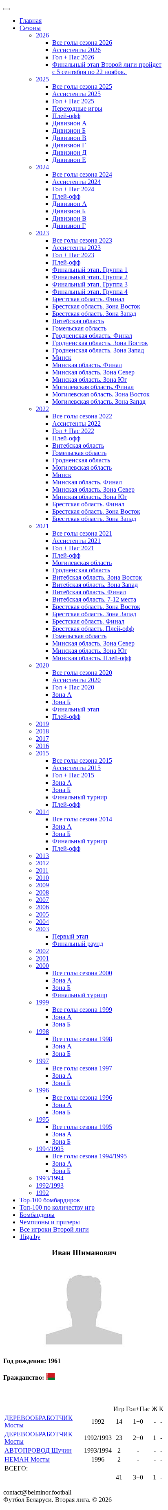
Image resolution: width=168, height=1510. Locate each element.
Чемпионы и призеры (50, 1222)
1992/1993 (50, 1185)
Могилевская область (82, 467)
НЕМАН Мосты (27, 1459)
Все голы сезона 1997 (82, 1068)
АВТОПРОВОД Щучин (38, 1450)
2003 (42, 929)
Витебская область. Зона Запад (95, 584)
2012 (42, 863)
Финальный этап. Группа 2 (90, 277)
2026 (42, 35)
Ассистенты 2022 (76, 423)
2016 (42, 745)
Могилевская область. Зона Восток (101, 394)
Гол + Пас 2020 (73, 687)
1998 (42, 1031)
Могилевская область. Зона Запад (99, 401)
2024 (42, 167)
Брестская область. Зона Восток (96, 306)
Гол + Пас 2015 (73, 775)
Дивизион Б (69, 130)
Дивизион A (69, 123)
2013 (42, 855)
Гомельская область (79, 328)
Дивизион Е (69, 159)
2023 (42, 233)
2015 (42, 753)
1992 (42, 1192)
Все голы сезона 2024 (82, 174)
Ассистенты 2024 (76, 181)
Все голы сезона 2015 (82, 760)
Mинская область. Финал (87, 482)
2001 (42, 958)
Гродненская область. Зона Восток (100, 342)
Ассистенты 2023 (76, 247)
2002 (42, 951)
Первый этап (70, 936)
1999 (42, 1002)
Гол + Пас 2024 (73, 189)
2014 (42, 811)
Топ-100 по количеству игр (57, 1207)
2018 (42, 731)
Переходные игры (77, 108)
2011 (42, 870)
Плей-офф (66, 115)
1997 (42, 1060)
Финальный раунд (77, 943)
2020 (42, 665)
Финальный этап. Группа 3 (90, 284)
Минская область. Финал (87, 364)
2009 (42, 885)
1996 (42, 1090)
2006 (42, 907)
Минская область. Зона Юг (89, 379)
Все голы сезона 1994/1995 (89, 1156)
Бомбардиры (37, 1214)
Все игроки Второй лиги (54, 1229)
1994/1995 (50, 1148)
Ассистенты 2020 (76, 679)
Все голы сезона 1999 (82, 1009)
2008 (42, 892)
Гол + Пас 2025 (73, 101)
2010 (42, 877)
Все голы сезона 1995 (82, 1126)
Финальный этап (75, 709)
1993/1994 (50, 1178)
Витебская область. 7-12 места (94, 599)
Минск (61, 357)
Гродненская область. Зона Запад (98, 350)
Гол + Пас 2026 (73, 57)
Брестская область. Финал (88, 298)
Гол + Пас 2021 (73, 548)
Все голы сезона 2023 (82, 240)
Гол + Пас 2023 (73, 255)
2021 (42, 526)
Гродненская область (81, 460)
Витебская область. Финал (89, 592)
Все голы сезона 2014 (82, 819)
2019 (42, 723)
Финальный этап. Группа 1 (90, 269)
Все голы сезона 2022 (82, 416)
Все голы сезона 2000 (82, 972)
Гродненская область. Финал (92, 335)
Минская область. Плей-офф (91, 657)
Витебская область (78, 320)
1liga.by (30, 1236)
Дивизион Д (69, 152)
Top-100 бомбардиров (50, 1200)
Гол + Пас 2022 (73, 430)
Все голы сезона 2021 (82, 533)
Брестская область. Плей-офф (93, 628)
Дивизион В (69, 137)
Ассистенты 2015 (76, 767)
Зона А (62, 694)
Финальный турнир (79, 797)
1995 (42, 1119)
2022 (42, 408)
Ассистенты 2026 (76, 49)
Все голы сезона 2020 (82, 672)
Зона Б (61, 701)
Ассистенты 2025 (76, 93)
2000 (42, 965)
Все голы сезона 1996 (82, 1097)
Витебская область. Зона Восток (97, 577)
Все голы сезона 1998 (82, 1038)
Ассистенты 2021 (76, 540)
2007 (42, 899)
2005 (42, 914)
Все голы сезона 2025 (82, 86)
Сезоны (30, 27)
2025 (42, 79)
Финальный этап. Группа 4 (90, 291)
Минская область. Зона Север (93, 372)
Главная (31, 20)
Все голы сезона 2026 (82, 42)
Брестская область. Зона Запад (94, 313)
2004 (42, 921)
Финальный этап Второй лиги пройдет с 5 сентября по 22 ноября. (106, 68)
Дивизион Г (69, 145)
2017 (42, 738)
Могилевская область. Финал (93, 386)
